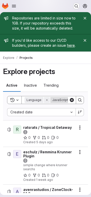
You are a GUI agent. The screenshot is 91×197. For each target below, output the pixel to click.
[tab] (12, 85)
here (71, 45)
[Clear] (72, 100)
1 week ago (44, 180)
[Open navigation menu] (14, 6)
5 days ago (44, 142)
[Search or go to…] (76, 6)
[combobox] (41, 112)
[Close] (85, 18)
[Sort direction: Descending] (80, 112)
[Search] (80, 100)
